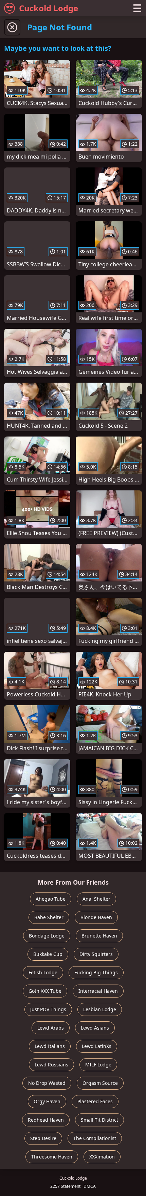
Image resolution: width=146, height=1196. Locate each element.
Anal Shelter (96, 899)
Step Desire (43, 1138)
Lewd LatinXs (96, 1046)
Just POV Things (48, 1009)
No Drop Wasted (47, 1083)
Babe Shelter (48, 917)
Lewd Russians (51, 1064)
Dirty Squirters (96, 954)
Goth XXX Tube (45, 991)
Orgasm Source (100, 1083)
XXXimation (102, 1156)
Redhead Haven (46, 1120)
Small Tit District (99, 1120)
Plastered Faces (95, 1101)
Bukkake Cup (47, 954)
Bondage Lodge (47, 935)
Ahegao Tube (51, 899)
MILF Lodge (98, 1064)
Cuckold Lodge (48, 8)
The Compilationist (94, 1138)
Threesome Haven (51, 1156)
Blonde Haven (96, 917)
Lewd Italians (50, 1046)
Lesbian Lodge (99, 1009)
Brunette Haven (99, 935)
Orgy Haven (47, 1101)
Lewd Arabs (50, 1027)
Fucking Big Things (96, 972)
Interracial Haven (98, 991)
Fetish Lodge (43, 972)
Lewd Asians (95, 1027)
